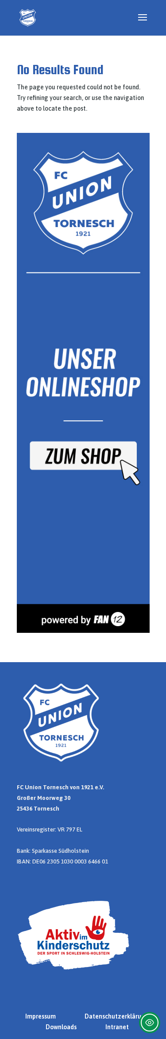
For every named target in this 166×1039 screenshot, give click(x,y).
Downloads (61, 1027)
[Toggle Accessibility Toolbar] (149, 1022)
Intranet (117, 1027)
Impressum (40, 1016)
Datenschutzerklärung (117, 1016)
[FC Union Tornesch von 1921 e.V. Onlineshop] (83, 630)
